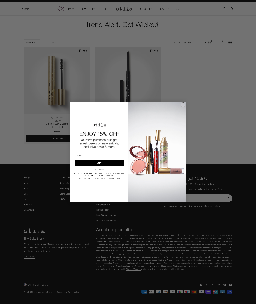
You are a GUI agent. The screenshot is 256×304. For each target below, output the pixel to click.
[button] (99, 169)
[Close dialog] (183, 105)
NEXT (99, 163)
